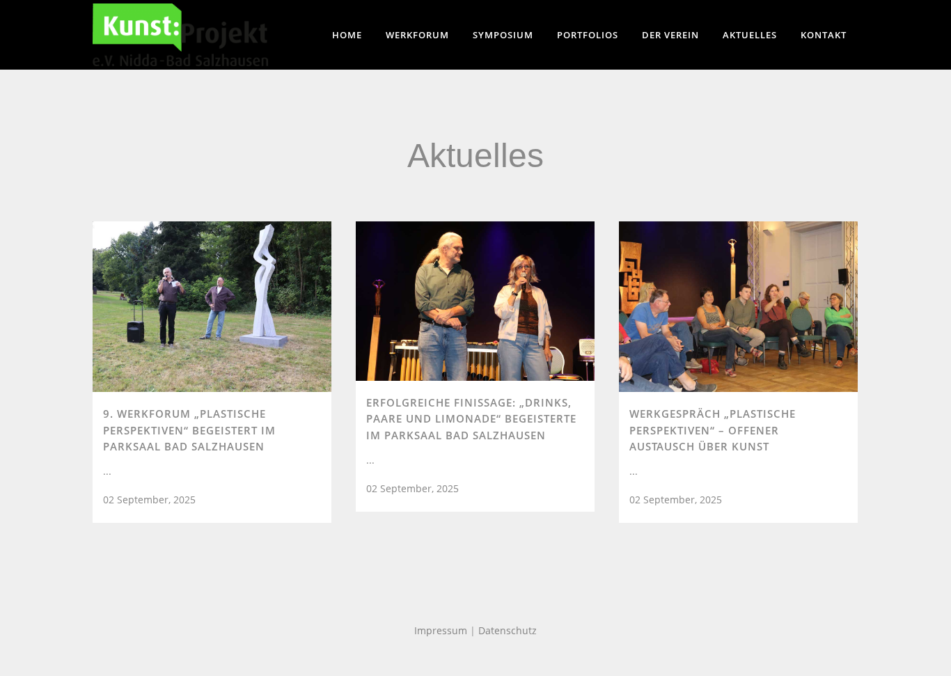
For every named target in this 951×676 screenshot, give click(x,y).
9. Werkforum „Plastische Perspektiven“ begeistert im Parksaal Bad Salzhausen (189, 430)
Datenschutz (507, 630)
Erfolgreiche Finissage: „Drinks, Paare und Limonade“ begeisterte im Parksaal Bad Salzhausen (471, 418)
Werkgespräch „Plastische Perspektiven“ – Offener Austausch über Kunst (712, 430)
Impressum (440, 630)
